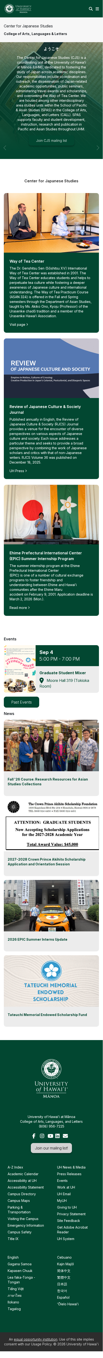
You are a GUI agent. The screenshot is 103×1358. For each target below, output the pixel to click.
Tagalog (14, 1309)
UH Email (64, 1194)
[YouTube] (50, 1136)
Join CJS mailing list (51, 140)
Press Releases (69, 1174)
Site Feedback (68, 1221)
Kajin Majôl (65, 1264)
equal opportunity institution (35, 1339)
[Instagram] (43, 1136)
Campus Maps (19, 1201)
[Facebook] (35, 1136)
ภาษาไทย (15, 1295)
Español (63, 1297)
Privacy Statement (71, 1214)
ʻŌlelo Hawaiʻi (68, 1304)
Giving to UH (67, 1207)
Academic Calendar (23, 1174)
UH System (65, 1239)
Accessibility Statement (26, 1187)
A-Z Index (15, 1167)
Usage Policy (41, 1344)
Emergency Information (26, 1225)
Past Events (21, 702)
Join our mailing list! (51, 1148)
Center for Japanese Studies (28, 26)
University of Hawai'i (82, 1344)
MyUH (62, 1201)
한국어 (62, 1291)
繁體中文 (63, 1277)
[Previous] (5, 98)
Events (62, 1181)
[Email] (66, 1136)
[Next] (97, 98)
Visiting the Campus (23, 1219)
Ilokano (13, 1302)
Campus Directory (22, 1194)
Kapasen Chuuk (20, 1271)
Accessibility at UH (22, 1181)
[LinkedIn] (58, 1136)
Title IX (13, 1239)
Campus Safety (20, 1232)
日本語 (62, 1284)
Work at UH (66, 1187)
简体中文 (63, 1271)
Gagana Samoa (20, 1264)
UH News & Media (71, 1167)
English (13, 1257)
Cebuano (64, 1257)
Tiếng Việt (16, 1289)
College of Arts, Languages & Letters (35, 34)
